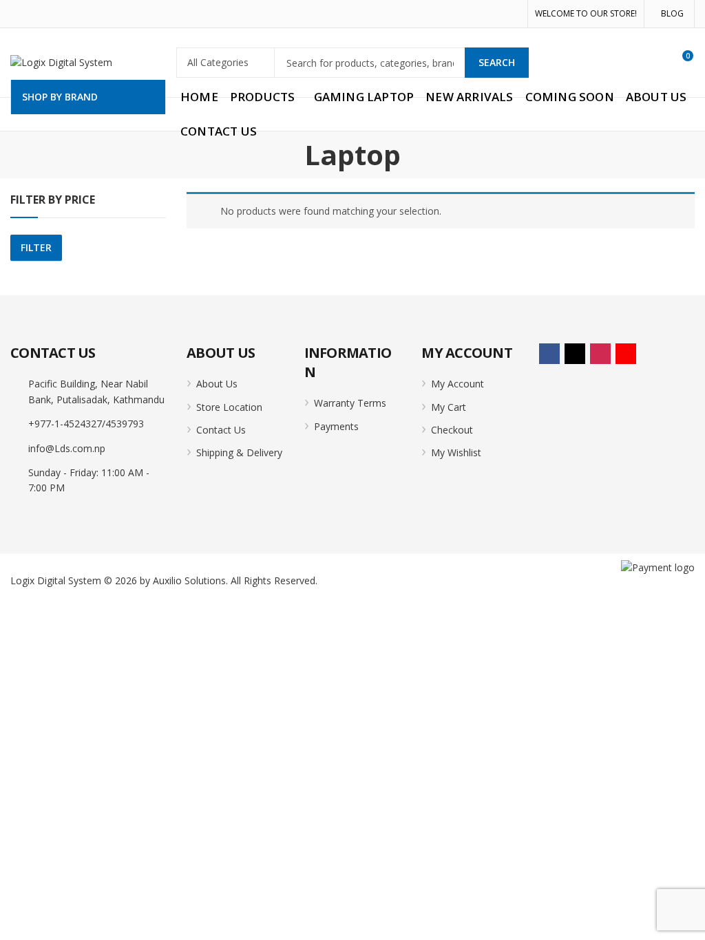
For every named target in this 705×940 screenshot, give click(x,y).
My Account (457, 383)
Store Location (229, 407)
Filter (36, 247)
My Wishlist (456, 452)
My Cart (448, 407)
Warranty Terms (350, 402)
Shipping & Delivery (239, 452)
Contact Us (221, 429)
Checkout (452, 429)
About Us (217, 383)
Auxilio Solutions (189, 580)
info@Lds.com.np (66, 448)
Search (496, 62)
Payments (336, 426)
